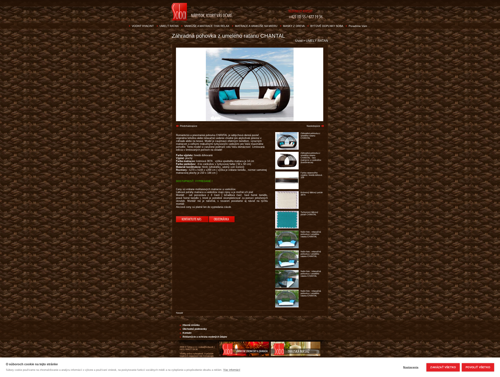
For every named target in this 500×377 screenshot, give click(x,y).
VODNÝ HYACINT (143, 26)
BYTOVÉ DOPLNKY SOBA (327, 26)
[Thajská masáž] (294, 355)
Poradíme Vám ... (359, 26)
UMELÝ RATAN (169, 26)
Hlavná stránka (191, 325)
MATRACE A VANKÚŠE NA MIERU (256, 26)
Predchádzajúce (188, 126)
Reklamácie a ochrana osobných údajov (205, 336)
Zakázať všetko (443, 367)
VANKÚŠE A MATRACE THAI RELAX (206, 26)
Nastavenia (410, 367)
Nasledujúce (313, 126)
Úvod (299, 40)
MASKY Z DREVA (294, 26)
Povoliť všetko (478, 367)
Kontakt (187, 333)
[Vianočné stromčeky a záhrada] (243, 355)
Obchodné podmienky (195, 329)
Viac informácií (231, 369)
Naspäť (179, 313)
